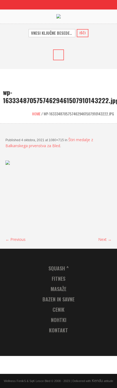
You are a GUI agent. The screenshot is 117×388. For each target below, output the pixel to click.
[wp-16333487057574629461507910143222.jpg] (58, 195)
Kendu (97, 380)
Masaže (58, 288)
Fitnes (58, 278)
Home (36, 113)
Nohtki (58, 319)
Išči (82, 33)
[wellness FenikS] (58, 16)
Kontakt (58, 330)
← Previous (15, 239)
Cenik (58, 309)
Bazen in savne (58, 299)
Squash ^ (58, 268)
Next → (105, 239)
